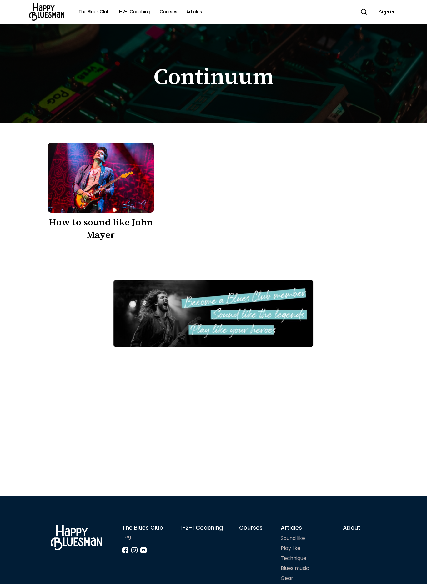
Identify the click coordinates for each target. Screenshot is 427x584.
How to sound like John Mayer (101, 228)
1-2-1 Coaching (201, 527)
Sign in (386, 12)
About (351, 527)
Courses (251, 527)
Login (129, 536)
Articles (291, 527)
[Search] (364, 12)
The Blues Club (142, 527)
